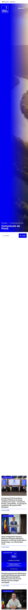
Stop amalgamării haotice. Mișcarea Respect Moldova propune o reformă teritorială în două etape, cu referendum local (13, 540)
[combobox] (9, 235)
